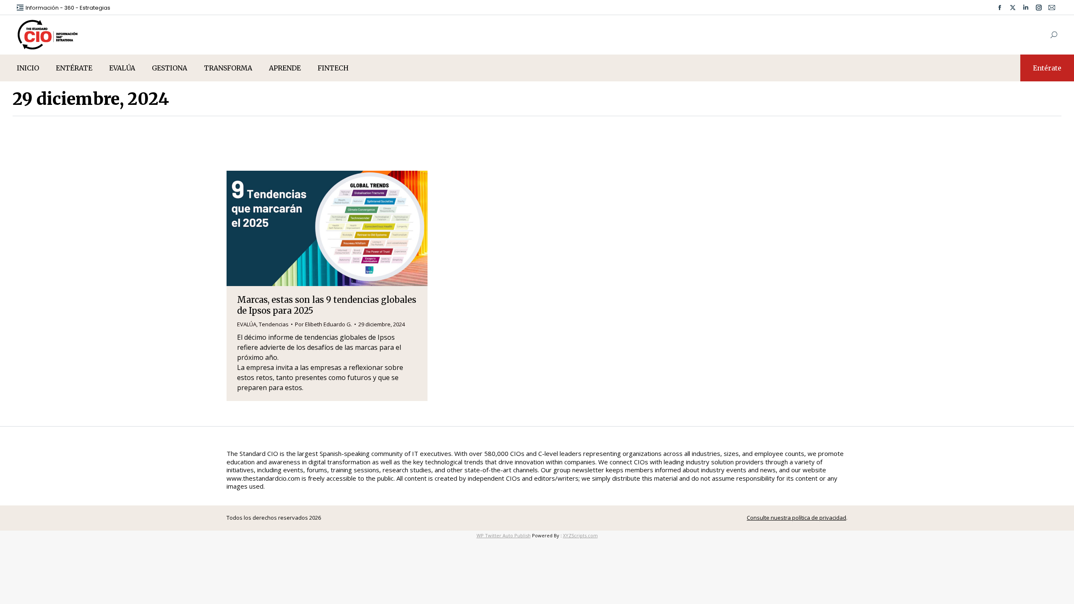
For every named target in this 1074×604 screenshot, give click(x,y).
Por (323, 324)
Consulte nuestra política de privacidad (796, 517)
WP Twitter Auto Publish (504, 535)
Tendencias (274, 324)
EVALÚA (246, 324)
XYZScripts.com (580, 535)
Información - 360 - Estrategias (68, 8)
